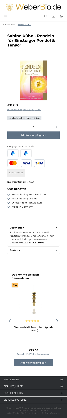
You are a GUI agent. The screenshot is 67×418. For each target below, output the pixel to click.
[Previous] (10, 321)
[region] (33, 80)
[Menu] (6, 16)
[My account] (54, 16)
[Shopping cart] (61, 16)
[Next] (57, 321)
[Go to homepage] (33, 7)
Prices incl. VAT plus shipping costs (24, 109)
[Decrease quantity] (10, 126)
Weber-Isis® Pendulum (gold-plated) (33, 329)
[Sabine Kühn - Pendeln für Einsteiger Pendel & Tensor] (33, 80)
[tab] (33, 235)
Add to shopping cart (33, 135)
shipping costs (34, 408)
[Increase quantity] (56, 126)
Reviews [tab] (15, 250)
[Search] (46, 16)
